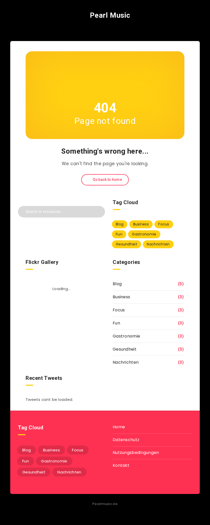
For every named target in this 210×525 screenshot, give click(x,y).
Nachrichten (158, 244)
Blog (119, 224)
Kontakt (121, 465)
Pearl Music (109, 15)
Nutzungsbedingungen (136, 452)
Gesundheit (126, 244)
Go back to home (107, 179)
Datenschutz (126, 440)
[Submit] (98, 211)
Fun (119, 234)
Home (119, 427)
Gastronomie (144, 234)
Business (141, 224)
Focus (163, 224)
